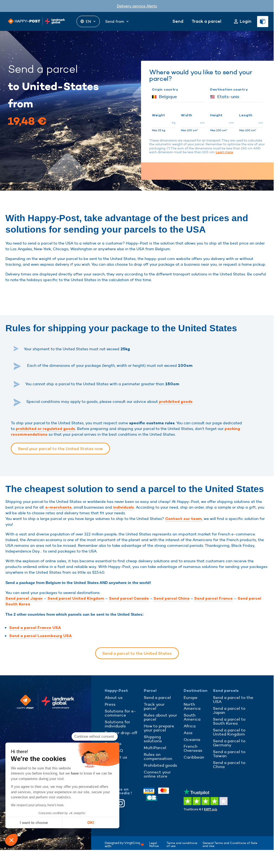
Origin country (165, 89)
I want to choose (34, 822)
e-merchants (58, 507)
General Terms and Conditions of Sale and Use (230, 844)
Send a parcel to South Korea (229, 721)
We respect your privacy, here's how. (37, 805)
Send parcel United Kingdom (75, 598)
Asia (188, 732)
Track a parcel (206, 21)
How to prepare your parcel (159, 728)
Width (186, 115)
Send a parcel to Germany (229, 742)
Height (216, 115)
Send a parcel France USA (35, 627)
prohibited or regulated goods (45, 428)
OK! (90, 822)
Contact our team (183, 518)
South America (192, 717)
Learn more (224, 152)
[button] (11, 839)
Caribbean (194, 757)
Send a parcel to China (229, 764)
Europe (190, 697)
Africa (190, 725)
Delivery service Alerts (137, 6)
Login (245, 21)
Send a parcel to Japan (229, 710)
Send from (114, 21)
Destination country (229, 89)
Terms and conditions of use (182, 844)
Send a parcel (157, 697)
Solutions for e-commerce (120, 713)
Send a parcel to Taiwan (229, 753)
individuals (123, 507)
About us (114, 697)
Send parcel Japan (24, 598)
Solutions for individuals (117, 723)
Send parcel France (213, 598)
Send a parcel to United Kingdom (229, 732)
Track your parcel (154, 706)
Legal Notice (154, 844)
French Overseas (193, 748)
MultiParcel (155, 747)
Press (110, 704)
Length (245, 115)
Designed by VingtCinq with (122, 844)
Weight (158, 115)
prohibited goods (176, 401)
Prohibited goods (160, 765)
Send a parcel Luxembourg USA (40, 636)
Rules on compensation (158, 756)
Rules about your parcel (160, 717)
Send (177, 21)
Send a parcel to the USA (233, 699)
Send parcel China (171, 598)
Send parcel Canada (129, 598)
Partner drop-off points (121, 734)
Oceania (192, 739)
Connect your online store (157, 774)
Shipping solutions (153, 738)
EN (88, 21)
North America (192, 706)
